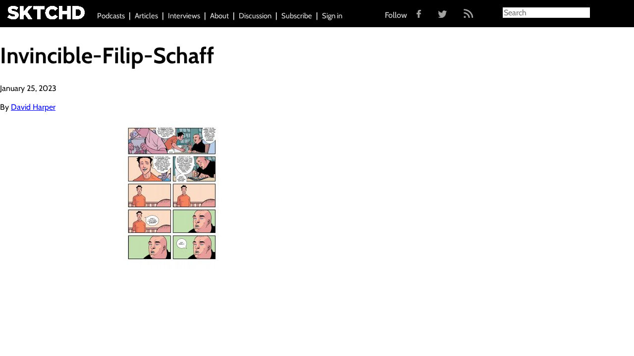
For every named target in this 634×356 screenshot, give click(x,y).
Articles (146, 15)
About (219, 15)
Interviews (184, 15)
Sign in (332, 15)
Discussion (255, 15)
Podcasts (111, 15)
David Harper (33, 107)
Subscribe (296, 15)
